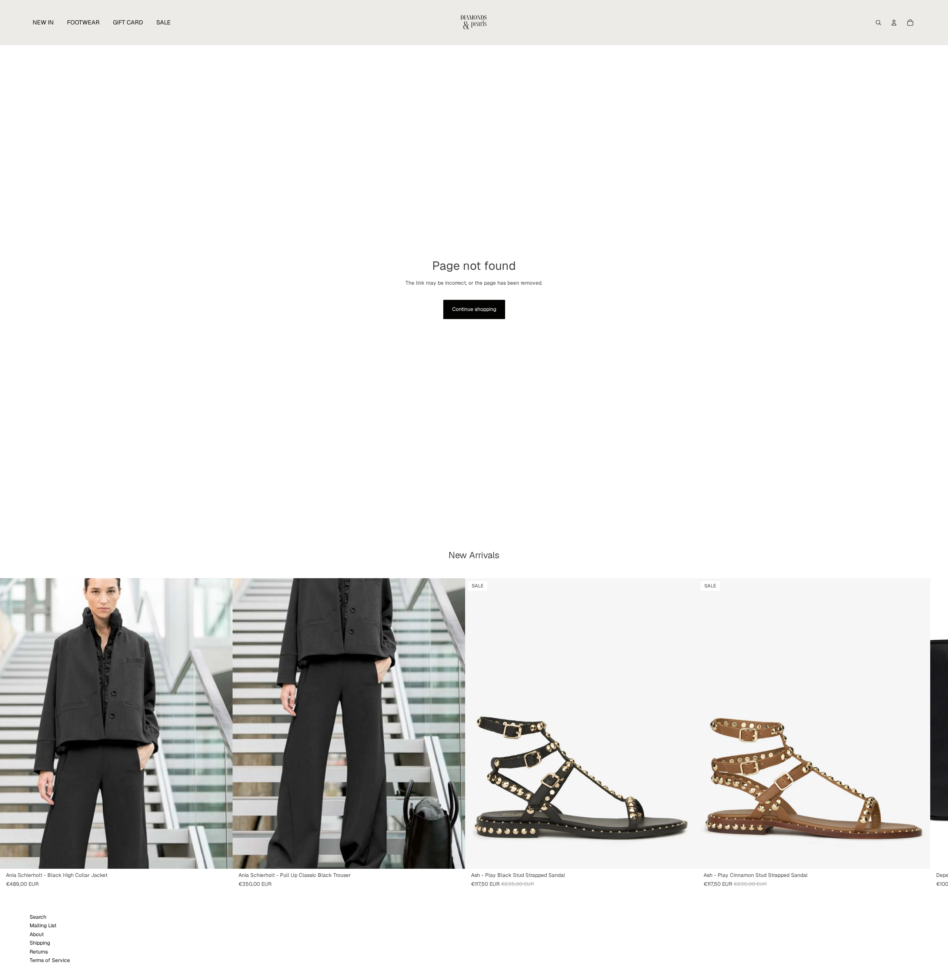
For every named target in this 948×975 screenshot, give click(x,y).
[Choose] (221, 857)
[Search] (878, 22)
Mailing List (43, 925)
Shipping (40, 942)
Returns (39, 951)
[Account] (894, 22)
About (37, 934)
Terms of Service (50, 960)
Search (38, 917)
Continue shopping (474, 309)
